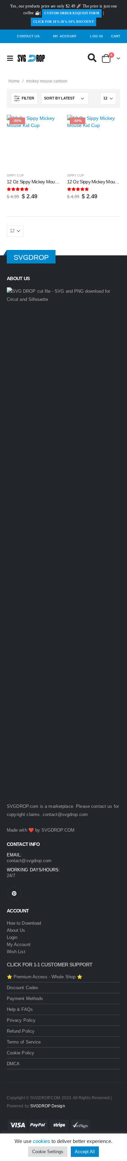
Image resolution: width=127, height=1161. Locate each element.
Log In (96, 36)
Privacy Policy (21, 1020)
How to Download (24, 923)
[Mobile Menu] (12, 58)
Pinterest (14, 893)
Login (12, 937)
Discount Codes (22, 987)
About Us (16, 930)
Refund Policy (21, 1031)
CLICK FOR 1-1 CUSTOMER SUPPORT (49, 964)
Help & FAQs (20, 1009)
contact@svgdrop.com (65, 814)
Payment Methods (25, 998)
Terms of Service (24, 1042)
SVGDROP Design (47, 1106)
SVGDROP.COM (58, 830)
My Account (65, 36)
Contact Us (28, 36)
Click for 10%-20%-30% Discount (63, 21)
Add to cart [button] (49, 126)
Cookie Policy (20, 1052)
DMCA (13, 1063)
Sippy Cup (15, 175)
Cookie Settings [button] (47, 1151)
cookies (41, 1141)
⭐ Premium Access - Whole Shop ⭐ (44, 976)
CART (115, 36)
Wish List (16, 951)
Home (14, 81)
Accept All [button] (85, 1151)
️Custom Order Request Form (71, 13)
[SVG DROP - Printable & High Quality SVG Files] (31, 58)
